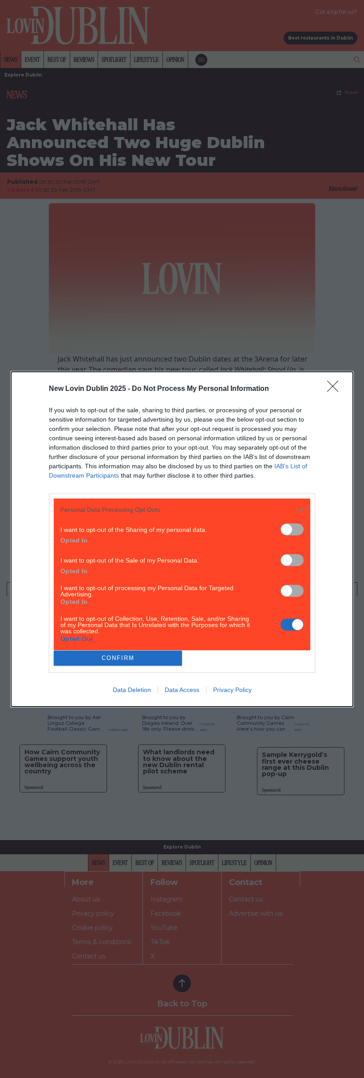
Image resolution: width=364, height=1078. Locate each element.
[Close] (335, 389)
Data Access (182, 689)
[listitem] (182, 510)
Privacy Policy (232, 689)
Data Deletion (132, 689)
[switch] (292, 529)
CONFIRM (118, 658)
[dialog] (182, 539)
